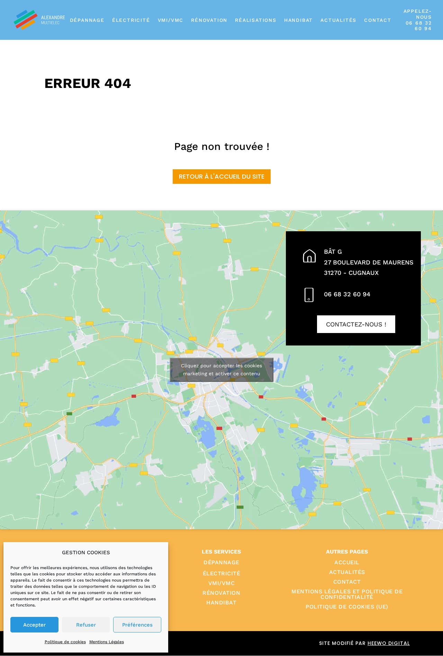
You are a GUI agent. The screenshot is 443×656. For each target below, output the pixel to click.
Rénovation (209, 20)
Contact (377, 20)
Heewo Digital (389, 643)
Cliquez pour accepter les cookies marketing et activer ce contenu (221, 369)
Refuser (86, 625)
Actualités (338, 20)
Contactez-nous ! (356, 324)
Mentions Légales (106, 641)
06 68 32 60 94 (347, 294)
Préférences (137, 625)
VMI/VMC (171, 20)
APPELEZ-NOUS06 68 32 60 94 (418, 19)
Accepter (34, 625)
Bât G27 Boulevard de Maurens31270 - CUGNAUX (369, 262)
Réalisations (256, 20)
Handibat (298, 20)
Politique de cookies (65, 641)
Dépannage (87, 20)
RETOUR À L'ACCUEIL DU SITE (221, 176)
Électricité (131, 20)
